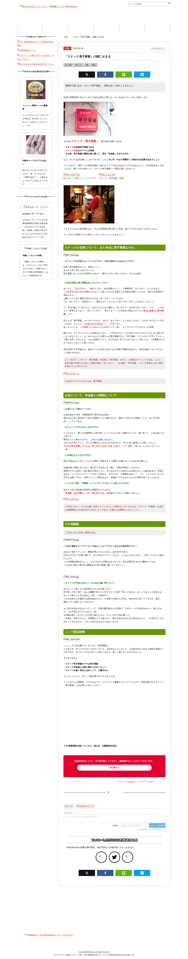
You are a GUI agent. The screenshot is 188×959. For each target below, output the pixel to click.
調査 (87, 65)
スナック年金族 (72, 150)
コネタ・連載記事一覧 (55, 28)
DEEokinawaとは (106, 28)
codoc (151, 781)
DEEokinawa (131, 781)
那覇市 (94, 65)
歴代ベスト (78, 65)
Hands (120, 165)
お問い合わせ (157, 28)
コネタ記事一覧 (45, 940)
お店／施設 (68, 65)
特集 (67, 48)
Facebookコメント (85, 806)
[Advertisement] (94, 907)
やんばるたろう (158, 48)
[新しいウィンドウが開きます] (101, 857)
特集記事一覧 (30, 28)
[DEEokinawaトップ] (59, 37)
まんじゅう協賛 (132, 28)
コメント (69, 806)
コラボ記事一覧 (81, 28)
